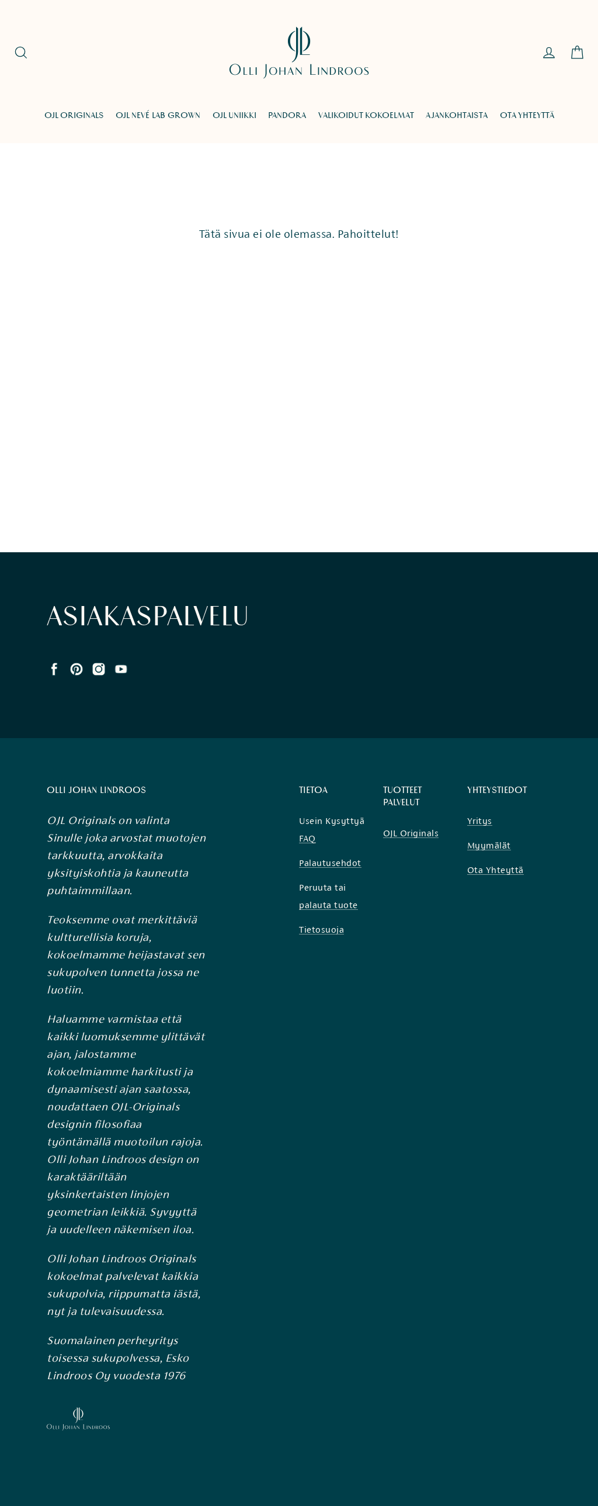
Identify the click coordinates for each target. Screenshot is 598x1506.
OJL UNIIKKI (234, 115)
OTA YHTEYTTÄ (527, 115)
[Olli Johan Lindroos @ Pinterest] (76, 668)
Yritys (479, 821)
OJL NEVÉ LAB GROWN (158, 115)
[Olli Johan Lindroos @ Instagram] (98, 668)
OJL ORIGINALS (74, 115)
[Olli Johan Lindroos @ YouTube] (120, 668)
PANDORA (287, 115)
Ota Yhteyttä (495, 870)
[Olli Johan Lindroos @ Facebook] (54, 668)
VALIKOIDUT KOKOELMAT (366, 115)
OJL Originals (411, 833)
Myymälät (489, 845)
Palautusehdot (330, 863)
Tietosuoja (321, 929)
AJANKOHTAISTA (457, 115)
